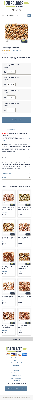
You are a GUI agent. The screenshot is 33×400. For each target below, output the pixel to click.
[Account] (16, 9)
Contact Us (16, 380)
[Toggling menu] (3, 15)
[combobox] (18, 15)
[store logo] (16, 4)
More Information (7, 173)
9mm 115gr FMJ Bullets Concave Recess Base (8, 238)
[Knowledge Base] (13, 9)
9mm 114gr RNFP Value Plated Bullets (8, 326)
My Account (16, 365)
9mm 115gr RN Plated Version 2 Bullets (24, 238)
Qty (5, 72)
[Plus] (14, 72)
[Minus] (8, 72)
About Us (16, 360)
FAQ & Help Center (16, 358)
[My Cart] (19, 9)
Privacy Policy (16, 370)
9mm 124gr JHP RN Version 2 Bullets (23, 267)
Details (4, 158)
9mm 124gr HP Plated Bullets (24, 326)
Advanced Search (16, 375)
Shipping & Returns (16, 373)
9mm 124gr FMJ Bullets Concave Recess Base (24, 208)
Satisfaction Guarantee (16, 363)
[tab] (16, 158)
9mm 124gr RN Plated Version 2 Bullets (8, 208)
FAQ (3, 182)
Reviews (5, 177)
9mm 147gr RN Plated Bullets (8, 267)
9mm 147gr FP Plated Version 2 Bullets (8, 297)
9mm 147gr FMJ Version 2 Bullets (24, 297)
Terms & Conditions (16, 378)
